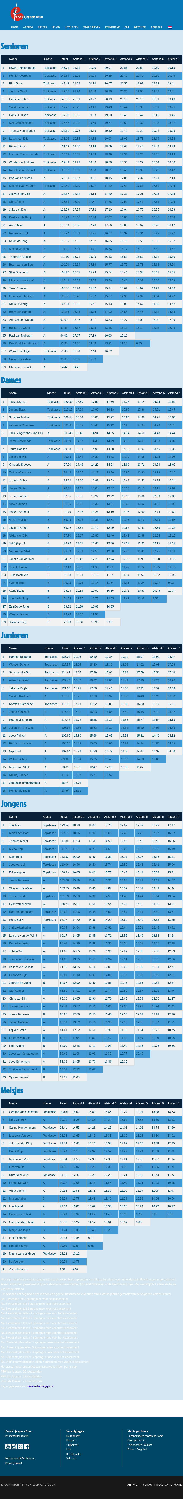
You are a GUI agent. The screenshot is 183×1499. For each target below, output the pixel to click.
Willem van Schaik (21, 966)
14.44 (171, 433)
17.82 (108, 185)
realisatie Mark (169, 1485)
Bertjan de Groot (19, 327)
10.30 (107, 1206)
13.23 (125, 488)
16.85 (108, 241)
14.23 (91, 1127)
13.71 (141, 464)
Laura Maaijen (18, 448)
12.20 (171, 1014)
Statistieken (91, 27)
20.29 (76, 107)
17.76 (77, 696)
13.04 (139, 319)
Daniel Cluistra (18, 115)
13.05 (155, 943)
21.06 (76, 75)
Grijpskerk (72, 1445)
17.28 (92, 225)
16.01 (171, 704)
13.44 (125, 480)
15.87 (77, 775)
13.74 (155, 1127)
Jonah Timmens (19, 1014)
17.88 (124, 672)
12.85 (79, 598)
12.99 (171, 319)
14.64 (171, 417)
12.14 (94, 582)
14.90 (93, 751)
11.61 (171, 551)
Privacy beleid (13, 1463)
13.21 (108, 343)
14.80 (155, 735)
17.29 (155, 825)
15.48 (79, 433)
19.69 (92, 122)
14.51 (139, 888)
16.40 (140, 696)
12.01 (171, 975)
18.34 (76, 351)
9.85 (75, 1245)
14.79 (156, 425)
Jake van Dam (18, 209)
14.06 (79, 480)
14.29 (110, 441)
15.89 (79, 425)
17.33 (123, 193)
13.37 (79, 496)
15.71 (93, 775)
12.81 (110, 519)
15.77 (108, 264)
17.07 (155, 833)
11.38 (125, 582)
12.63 (79, 567)
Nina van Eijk (17, 1119)
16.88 (123, 225)
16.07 (76, 272)
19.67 (108, 122)
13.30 (123, 1135)
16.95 (92, 233)
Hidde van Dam (19, 99)
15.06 (171, 864)
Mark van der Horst (21, 122)
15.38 (155, 256)
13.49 (139, 935)
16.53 (155, 848)
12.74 (156, 511)
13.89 (94, 480)
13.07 (110, 504)
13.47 (110, 488)
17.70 (93, 696)
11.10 (123, 1190)
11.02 (156, 574)
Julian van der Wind (21, 727)
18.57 (76, 178)
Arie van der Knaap (21, 319)
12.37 (171, 982)
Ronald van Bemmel (22, 170)
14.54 (123, 311)
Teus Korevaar (18, 288)
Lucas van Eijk (18, 138)
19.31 (155, 107)
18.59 (76, 170)
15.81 (171, 856)
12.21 (141, 543)
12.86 (94, 519)
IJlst (68, 1449)
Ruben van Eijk (19, 233)
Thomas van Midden (22, 130)
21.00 (92, 67)
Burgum (71, 1440)
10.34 (171, 590)
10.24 (139, 1206)
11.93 (94, 567)
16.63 (108, 848)
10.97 (156, 582)
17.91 (76, 248)
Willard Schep (18, 759)
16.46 (92, 256)
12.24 (110, 559)
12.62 (125, 527)
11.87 (155, 1159)
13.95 (171, 456)
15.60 (171, 264)
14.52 (123, 888)
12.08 (124, 767)
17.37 (139, 178)
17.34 (79, 409)
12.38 (141, 535)
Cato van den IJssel (21, 1222)
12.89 (123, 951)
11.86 (155, 1167)
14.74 (125, 433)
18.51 (108, 170)
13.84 (79, 527)
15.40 (123, 280)
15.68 (93, 735)
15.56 (108, 280)
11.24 (140, 582)
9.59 (75, 1269)
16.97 (108, 696)
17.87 (92, 201)
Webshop (140, 27)
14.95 (125, 425)
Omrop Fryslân (137, 1440)
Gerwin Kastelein (20, 359)
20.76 (92, 83)
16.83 (123, 217)
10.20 (107, 1230)
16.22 (171, 233)
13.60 (171, 464)
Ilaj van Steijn (17, 1030)
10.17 (171, 1206)
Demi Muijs (16, 1151)
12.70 (108, 998)
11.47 (107, 1037)
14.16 (125, 441)
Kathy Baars (16, 590)
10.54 (171, 1198)
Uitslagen (71, 27)
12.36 (155, 998)
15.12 (110, 425)
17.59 (140, 672)
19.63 (92, 115)
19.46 (155, 115)
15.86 (141, 409)
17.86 (123, 178)
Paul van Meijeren (20, 335)
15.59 (76, 880)
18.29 (155, 170)
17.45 (139, 201)
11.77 (75, 1198)
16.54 (76, 264)
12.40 (94, 543)
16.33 (124, 719)
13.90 (125, 464)
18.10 (76, 201)
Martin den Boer (19, 833)
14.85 (110, 433)
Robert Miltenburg (20, 719)
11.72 (171, 1175)
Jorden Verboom (19, 1006)
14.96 (155, 727)
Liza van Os (16, 1167)
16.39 (123, 233)
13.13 (76, 1151)
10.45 (156, 590)
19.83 (76, 138)
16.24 (76, 280)
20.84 (139, 67)
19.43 (171, 99)
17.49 (124, 680)
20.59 (155, 67)
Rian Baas (16, 83)
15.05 (123, 304)
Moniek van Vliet (19, 551)
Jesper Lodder (18, 896)
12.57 (107, 1151)
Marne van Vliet (19, 767)
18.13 (92, 193)
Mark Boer (15, 856)
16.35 (108, 719)
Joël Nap (15, 825)
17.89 (108, 193)
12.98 (171, 943)
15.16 (155, 280)
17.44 (92, 351)
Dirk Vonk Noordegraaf (23, 343)
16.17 (123, 248)
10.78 (76, 1261)
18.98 (171, 130)
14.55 (92, 911)
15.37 (155, 272)
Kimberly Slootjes (20, 464)
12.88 (171, 496)
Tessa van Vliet (18, 496)
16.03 (108, 335)
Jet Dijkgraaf (17, 543)
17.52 (123, 201)
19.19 (92, 146)
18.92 (155, 656)
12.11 (91, 1045)
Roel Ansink (16, 1045)
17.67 (76, 335)
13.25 (171, 919)
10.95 (171, 574)
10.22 (155, 1206)
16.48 (171, 217)
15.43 (139, 864)
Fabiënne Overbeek (21, 425)
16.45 (140, 711)
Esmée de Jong (19, 606)
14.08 (141, 456)
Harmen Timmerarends (23, 154)
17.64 (76, 848)
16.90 (76, 856)
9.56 (155, 598)
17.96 (171, 664)
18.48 (123, 170)
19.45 (171, 115)
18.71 (139, 138)
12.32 (139, 1014)
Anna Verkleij (17, 1190)
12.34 (156, 535)
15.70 (139, 248)
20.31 (76, 99)
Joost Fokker (17, 735)
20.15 (171, 67)
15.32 (139, 280)
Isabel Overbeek (19, 511)
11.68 (171, 1151)
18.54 (171, 138)
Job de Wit (16, 951)
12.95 (155, 327)
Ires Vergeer (16, 1261)
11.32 (123, 1037)
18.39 (139, 170)
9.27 (91, 1237)
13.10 (171, 472)
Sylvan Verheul (18, 1077)
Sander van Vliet (19, 107)
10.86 (110, 590)
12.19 (139, 1175)
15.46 (123, 272)
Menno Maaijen (19, 248)
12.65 (110, 598)
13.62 (79, 504)
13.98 (156, 456)
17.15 (155, 193)
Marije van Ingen (19, 1230)
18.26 (139, 154)
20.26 (123, 91)
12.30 (110, 543)
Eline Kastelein (18, 574)
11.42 (123, 1045)
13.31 (107, 1135)
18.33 (123, 162)
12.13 (125, 559)
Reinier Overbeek (20, 75)
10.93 (94, 622)
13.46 (156, 448)
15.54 (108, 272)
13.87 (123, 911)
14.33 (110, 456)
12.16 (108, 767)
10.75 (171, 1030)
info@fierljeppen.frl (16, 1436)
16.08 (171, 696)
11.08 (155, 1190)
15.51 (156, 409)
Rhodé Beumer (18, 1245)
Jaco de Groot (18, 91)
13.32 (94, 504)
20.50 (155, 75)
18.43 (155, 146)
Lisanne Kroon (18, 527)
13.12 (76, 1253)
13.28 (92, 327)
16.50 (155, 217)
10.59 (123, 1222)
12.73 (125, 519)
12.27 (125, 543)
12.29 (94, 559)
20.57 (76, 154)
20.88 (92, 91)
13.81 (108, 927)
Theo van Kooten (20, 256)
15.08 (171, 280)
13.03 (123, 966)
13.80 (141, 472)
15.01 (79, 448)
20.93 (92, 75)
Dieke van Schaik (20, 1214)
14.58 (110, 448)
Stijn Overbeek (18, 272)
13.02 (125, 504)
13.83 (139, 1119)
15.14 (108, 288)
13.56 (77, 790)
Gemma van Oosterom (23, 1111)
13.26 (94, 511)
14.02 (171, 441)
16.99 (155, 688)
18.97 (171, 122)
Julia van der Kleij (20, 1143)
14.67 (139, 304)
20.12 (76, 122)
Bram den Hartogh (20, 311)
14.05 (76, 343)
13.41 (92, 319)
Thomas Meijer (18, 840)
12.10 (171, 535)
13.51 (139, 927)
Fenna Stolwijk (18, 1182)
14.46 (171, 288)
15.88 (92, 264)
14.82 (155, 743)
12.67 (123, 1143)
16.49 (171, 688)
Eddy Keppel (17, 872)
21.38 (76, 67)
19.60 (108, 115)
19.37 (139, 122)
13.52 (76, 1022)
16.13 (108, 256)
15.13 (108, 304)
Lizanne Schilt (18, 480)
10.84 (155, 1198)
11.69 (91, 1069)
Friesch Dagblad (138, 1449)
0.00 (139, 343)
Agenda (28, 27)
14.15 (107, 1127)
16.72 (77, 719)
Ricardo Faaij (17, 146)
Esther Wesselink (20, 472)
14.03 (156, 441)
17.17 (171, 825)
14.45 (139, 311)
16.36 (171, 840)
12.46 (110, 535)
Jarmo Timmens (19, 880)
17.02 (108, 217)
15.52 (171, 241)
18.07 (92, 185)
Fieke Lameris (18, 1237)
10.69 (91, 1206)
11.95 (76, 1037)
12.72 (94, 527)
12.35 (171, 527)
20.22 (92, 99)
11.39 (140, 598)
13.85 (125, 472)
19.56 (76, 146)
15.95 (125, 409)
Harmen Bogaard (20, 656)
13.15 (123, 327)
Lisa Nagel (16, 1206)
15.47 (171, 409)
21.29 (76, 83)
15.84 (77, 759)
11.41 (91, 1198)
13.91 (92, 975)
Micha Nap (16, 848)
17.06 (108, 225)
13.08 (107, 1143)
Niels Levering (18, 304)
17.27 (125, 401)
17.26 (140, 680)
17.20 (155, 680)
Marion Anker (17, 1198)
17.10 (108, 209)
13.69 (155, 911)
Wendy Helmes (18, 614)
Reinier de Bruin (19, 790)
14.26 (76, 943)
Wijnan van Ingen (20, 351)
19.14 (155, 130)
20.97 (108, 67)
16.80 (140, 704)
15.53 (92, 359)
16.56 (108, 248)
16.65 (156, 401)
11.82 (91, 1037)
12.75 (79, 582)
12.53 (171, 951)
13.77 (76, 1006)
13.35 (155, 919)
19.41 (171, 83)
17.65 (108, 833)
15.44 (92, 880)
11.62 (140, 767)
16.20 (155, 225)
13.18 (108, 327)
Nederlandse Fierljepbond (40, 1386)
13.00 (155, 319)
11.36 (107, 1053)
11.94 (171, 990)
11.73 (155, 1175)
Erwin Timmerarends (22, 67)
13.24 (156, 480)
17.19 (92, 335)
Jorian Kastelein (19, 711)
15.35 (171, 272)
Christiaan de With (21, 367)
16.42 (155, 711)
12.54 (94, 551)
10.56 (171, 1045)
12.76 (171, 959)
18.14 (155, 162)
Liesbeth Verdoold (20, 1135)
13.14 (139, 327)
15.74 (77, 782)
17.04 (92, 217)
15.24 (77, 751)
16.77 (108, 233)
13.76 (92, 951)
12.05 (123, 1006)
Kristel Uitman (18, 567)
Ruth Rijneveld (18, 1175)
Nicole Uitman (18, 504)
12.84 (155, 966)
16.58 (171, 209)
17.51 (155, 672)
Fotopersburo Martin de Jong (145, 1436)
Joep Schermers (19, 1061)
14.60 (155, 304)
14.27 (123, 1111)
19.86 (139, 91)
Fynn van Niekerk (20, 904)
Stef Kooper (16, 990)
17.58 (155, 185)
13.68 (156, 464)
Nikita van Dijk (18, 535)
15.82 (92, 288)
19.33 (139, 107)
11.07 (171, 1190)
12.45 (76, 1045)
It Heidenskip (73, 1454)
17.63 (139, 185)
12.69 (110, 527)
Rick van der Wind (20, 743)
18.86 (92, 162)
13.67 (76, 327)
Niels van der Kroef (21, 280)
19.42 (123, 130)
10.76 (155, 1030)
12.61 (79, 551)
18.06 (171, 162)
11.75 (125, 567)
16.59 (139, 241)
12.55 (92, 1014)
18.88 (76, 193)
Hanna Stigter (17, 488)
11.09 (139, 1190)
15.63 (155, 264)
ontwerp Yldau (140, 1485)
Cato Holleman (18, 1269)
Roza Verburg (17, 622)
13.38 (155, 935)
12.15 (156, 543)
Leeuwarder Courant (140, 1445)
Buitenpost (73, 1436)
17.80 (108, 680)
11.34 (139, 1030)
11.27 (91, 1214)
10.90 (94, 590)
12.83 (94, 535)
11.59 (107, 1190)
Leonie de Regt (18, 598)
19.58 (92, 130)
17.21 (139, 193)
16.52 (124, 711)
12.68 (156, 519)
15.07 (108, 296)
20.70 (139, 75)
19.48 (108, 107)
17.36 (155, 201)
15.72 (77, 743)
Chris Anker (16, 201)
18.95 (123, 138)
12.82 (76, 1069)
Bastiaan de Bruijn (21, 217)
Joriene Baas (17, 409)
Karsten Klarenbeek (21, 704)
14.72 (139, 880)
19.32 (92, 138)
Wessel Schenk (19, 664)
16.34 (139, 233)
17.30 (76, 217)
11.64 (110, 582)
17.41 (108, 688)
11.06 (79, 622)
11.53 (123, 343)
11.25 (107, 1214)
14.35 (79, 472)
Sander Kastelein (20, 696)
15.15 (76, 311)
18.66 (108, 162)
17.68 (123, 185)
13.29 (76, 1222)
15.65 (92, 280)
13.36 (108, 1061)
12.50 (110, 551)
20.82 (123, 75)
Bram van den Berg (21, 264)
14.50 (141, 433)
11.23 (155, 1182)
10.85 (171, 1182)
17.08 (171, 193)
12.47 (125, 551)
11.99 (140, 559)
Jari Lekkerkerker (20, 927)
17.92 (92, 833)
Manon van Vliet (19, 1159)
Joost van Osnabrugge (23, 1053)
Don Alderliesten (19, 943)
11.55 (171, 1022)
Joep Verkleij (17, 864)
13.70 (155, 1119)
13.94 (155, 896)
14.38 (155, 311)
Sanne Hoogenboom (22, 1127)
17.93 (76, 840)
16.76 (139, 209)
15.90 (76, 896)
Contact (156, 27)
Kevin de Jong (18, 241)
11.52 (171, 567)
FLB (127, 27)
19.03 (108, 138)
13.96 (76, 319)
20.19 (108, 99)
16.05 (76, 872)
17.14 (171, 178)
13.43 (76, 1143)
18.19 (171, 154)
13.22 (110, 496)
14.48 (156, 433)
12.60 (171, 511)
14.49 (155, 888)
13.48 (155, 927)
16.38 (108, 856)
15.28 (76, 1119)
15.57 (139, 256)
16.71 (123, 241)
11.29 (155, 1037)
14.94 (155, 296)
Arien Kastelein (19, 680)
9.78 (139, 1214)
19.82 (155, 83)
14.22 (94, 464)
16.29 (155, 233)
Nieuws (42, 27)
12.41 (141, 527)
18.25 (155, 154)
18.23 (171, 146)
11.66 (123, 1030)
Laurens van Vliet (20, 1037)
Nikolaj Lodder (18, 775)
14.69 (155, 880)
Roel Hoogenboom (21, 911)
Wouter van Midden (21, 162)
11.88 (110, 567)
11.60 (125, 574)
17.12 (77, 711)
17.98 (155, 664)
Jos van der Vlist (19, 193)
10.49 (139, 1053)
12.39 (156, 527)
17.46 (171, 672)
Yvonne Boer (17, 582)
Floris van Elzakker (21, 296)
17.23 (171, 201)
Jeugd (56, 27)
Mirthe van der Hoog (22, 1253)
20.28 (108, 91)
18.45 (139, 146)
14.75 (156, 417)
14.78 (171, 296)
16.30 (155, 241)
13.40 (139, 919)
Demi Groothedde (20, 441)
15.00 (124, 759)
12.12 (171, 543)
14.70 (171, 425)
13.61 (92, 959)
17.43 (171, 185)
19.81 (171, 91)
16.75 (155, 209)
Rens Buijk (16, 919)
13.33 (108, 319)
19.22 (76, 162)
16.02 (171, 711)
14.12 (171, 735)
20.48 (171, 75)
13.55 (123, 935)
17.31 (76, 233)
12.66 (139, 1143)
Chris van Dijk (18, 998)
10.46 (91, 1230)
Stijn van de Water (20, 888)
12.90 (171, 504)
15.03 (92, 311)
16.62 (108, 351)
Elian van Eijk (18, 975)
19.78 (76, 130)
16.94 (123, 209)
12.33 (79, 614)
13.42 (141, 480)
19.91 (155, 99)
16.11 (123, 856)
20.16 (123, 99)
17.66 (93, 688)
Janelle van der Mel (21, 559)
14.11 (139, 904)
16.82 (171, 833)
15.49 (76, 888)
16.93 (93, 711)
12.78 (123, 975)
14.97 (139, 288)
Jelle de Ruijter (18, 688)
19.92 (139, 83)
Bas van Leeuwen (20, 178)
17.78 (108, 201)
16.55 (108, 840)
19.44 (123, 107)
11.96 (91, 1053)
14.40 (76, 975)
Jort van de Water (20, 982)
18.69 (108, 146)
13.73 (92, 1061)
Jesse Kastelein (19, 1022)
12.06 (155, 990)
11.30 (139, 1037)
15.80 (94, 417)
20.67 (108, 83)
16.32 (76, 359)
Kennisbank (112, 27)
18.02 (140, 664)
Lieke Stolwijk (18, 456)
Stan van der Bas (20, 672)
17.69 (123, 825)
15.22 (110, 417)
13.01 (156, 504)
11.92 (171, 559)
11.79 (171, 1167)
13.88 (155, 1111)
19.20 (139, 130)
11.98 (156, 559)
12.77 (94, 598)
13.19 (110, 511)
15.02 (123, 288)
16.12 (171, 225)
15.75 (123, 264)
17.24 (155, 178)
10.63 (141, 590)
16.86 (124, 696)
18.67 (123, 146)
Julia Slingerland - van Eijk (26, 433)
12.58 (171, 519)
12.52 (77, 767)
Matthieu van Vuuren (22, 185)
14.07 (141, 441)
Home (14, 27)
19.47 (139, 115)
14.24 (107, 1119)
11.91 (139, 1167)
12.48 (171, 327)
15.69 (155, 248)
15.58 (123, 256)
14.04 (139, 1111)
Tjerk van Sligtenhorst (23, 1069)
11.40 (123, 1182)
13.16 (125, 496)
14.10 (155, 904)
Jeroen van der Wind (22, 959)
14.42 (171, 304)
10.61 (107, 1222)
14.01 (76, 990)
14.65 (171, 743)
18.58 (92, 170)
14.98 (94, 448)
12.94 (108, 951)
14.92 (155, 288)
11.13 (79, 590)
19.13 (155, 122)
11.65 (156, 567)
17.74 (76, 209)
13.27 (123, 319)
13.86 (92, 343)
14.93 (125, 417)
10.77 (123, 1053)
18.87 (171, 656)
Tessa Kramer (17, 401)
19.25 (171, 107)
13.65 (76, 959)
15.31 (140, 735)
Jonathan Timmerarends (24, 782)
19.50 (108, 130)
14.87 (79, 441)
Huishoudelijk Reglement (20, 1458)
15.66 (124, 727)
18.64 (155, 138)
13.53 (110, 480)
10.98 (94, 606)
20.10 (139, 99)
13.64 (94, 488)
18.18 (171, 170)
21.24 (76, 91)
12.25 (156, 551)
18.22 (139, 162)
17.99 (93, 672)
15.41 (92, 304)
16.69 (139, 225)
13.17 (79, 535)
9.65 (91, 1245)
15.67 (171, 248)
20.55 (123, 83)
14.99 (123, 296)
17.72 (92, 209)
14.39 (94, 456)
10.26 (123, 1206)
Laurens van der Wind (23, 935)
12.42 (125, 535)
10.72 (125, 590)
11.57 (155, 1022)
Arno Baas (16, 225)
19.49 (123, 115)
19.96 (76, 115)
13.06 (141, 496)
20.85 (123, 67)
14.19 (125, 448)
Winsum (71, 1458)
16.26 (155, 696)
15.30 (171, 256)
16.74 (76, 256)
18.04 (92, 825)
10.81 (76, 1206)
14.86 (141, 417)
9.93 (171, 582)
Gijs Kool (15, 751)
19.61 (123, 122)
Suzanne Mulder (19, 417)
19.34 (108, 656)
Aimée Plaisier (18, 519)
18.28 (76, 825)
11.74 (140, 567)
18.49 (108, 154)
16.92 (94, 409)
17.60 (76, 225)
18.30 (123, 154)
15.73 (139, 264)
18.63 (92, 154)
